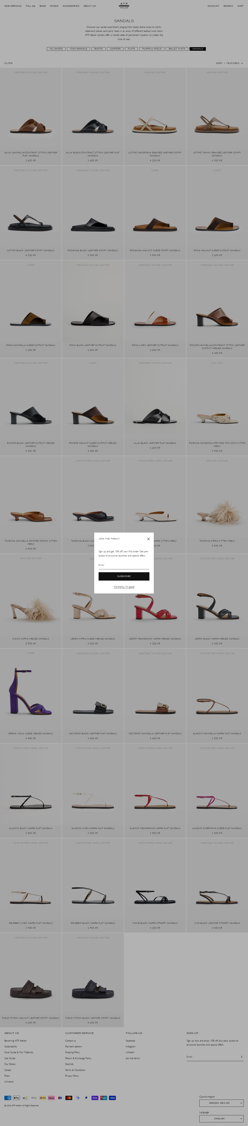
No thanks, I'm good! (124, 586)
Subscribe (124, 576)
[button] (148, 539)
